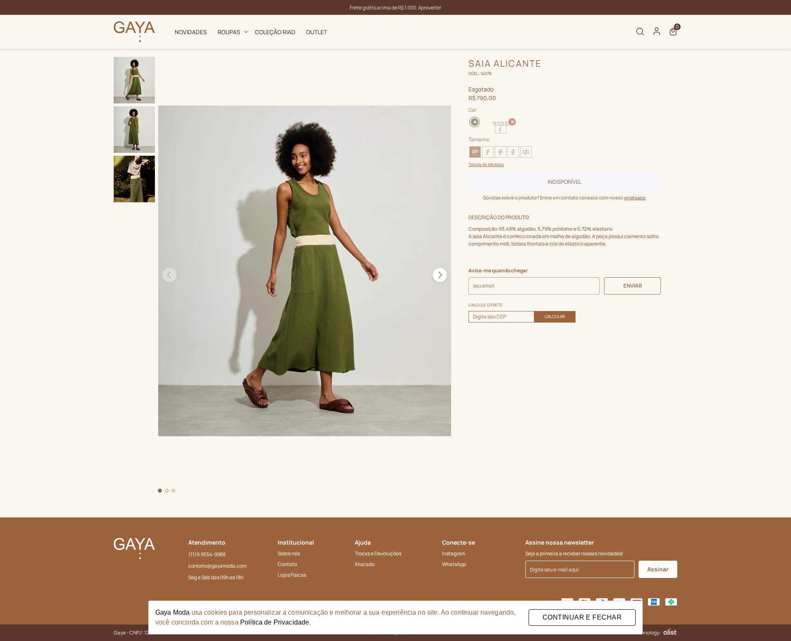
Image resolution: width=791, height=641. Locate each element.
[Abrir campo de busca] (640, 32)
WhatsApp (454, 564)
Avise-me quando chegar (498, 270)
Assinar (658, 569)
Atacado (364, 564)
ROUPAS (229, 32)
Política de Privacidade (274, 622)
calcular (555, 316)
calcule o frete (485, 305)
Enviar (632, 285)
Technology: (647, 632)
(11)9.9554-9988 (207, 554)
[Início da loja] (134, 32)
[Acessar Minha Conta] (657, 33)
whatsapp (635, 197)
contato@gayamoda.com (217, 565)
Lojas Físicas (292, 574)
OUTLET (316, 32)
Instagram (453, 553)
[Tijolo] (512, 122)
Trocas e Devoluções (378, 553)
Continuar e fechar (582, 617)
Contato (287, 564)
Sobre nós (289, 553)
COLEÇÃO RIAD (275, 32)
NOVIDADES (191, 32)
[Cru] (486, 122)
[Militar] (473, 121)
